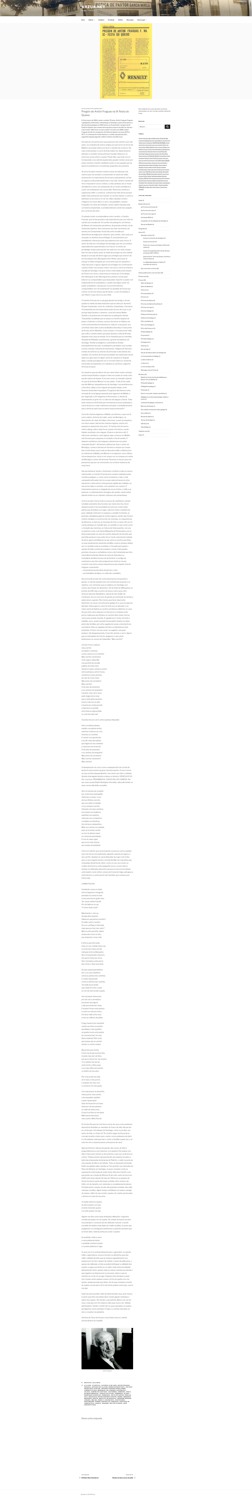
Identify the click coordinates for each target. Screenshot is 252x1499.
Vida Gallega (145, 427)
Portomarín (89, 1401)
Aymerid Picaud (90, 1390)
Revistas (88, 1382)
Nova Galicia (145, 413)
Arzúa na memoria (149, 241)
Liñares (87, 1400)
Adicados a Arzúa (146, 235)
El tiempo (144, 346)
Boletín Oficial (143, 204)
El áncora (144, 290)
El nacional (144, 335)
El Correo (144, 297)
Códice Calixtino (107, 1393)
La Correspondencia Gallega (150, 356)
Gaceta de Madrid (146, 224)
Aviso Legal (141, 20)
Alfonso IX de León (109, 1385)
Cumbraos (119, 1393)
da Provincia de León (147, 210)
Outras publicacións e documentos (149, 273)
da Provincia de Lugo (147, 214)
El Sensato (144, 390)
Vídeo (140, 435)
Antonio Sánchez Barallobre (113, 1388)
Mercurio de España (147, 406)
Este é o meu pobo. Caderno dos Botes (153, 393)
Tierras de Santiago (147, 420)
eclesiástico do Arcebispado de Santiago (153, 221)
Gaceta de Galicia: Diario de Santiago (152, 352)
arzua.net (93, 7)
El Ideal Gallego (145, 332)
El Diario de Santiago (147, 318)
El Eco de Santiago (147, 325)
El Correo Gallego (146, 311)
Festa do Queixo (117, 1395)
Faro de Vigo (145, 349)
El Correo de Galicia (147, 300)
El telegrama (145, 342)
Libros (140, 232)
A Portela (96, 1385)
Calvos (87, 1392)
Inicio (83, 20)
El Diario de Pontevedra (148, 314)
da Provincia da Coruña (148, 207)
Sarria (98, 1403)
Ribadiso (115, 1401)
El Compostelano (146, 293)
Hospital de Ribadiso (107, 1398)
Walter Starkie (116, 1403)
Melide (94, 1400)
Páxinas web (143, 276)
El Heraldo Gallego (146, 383)
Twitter (120, 20)
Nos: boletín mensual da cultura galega (153, 409)
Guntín (95, 1398)
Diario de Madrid (146, 286)
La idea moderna (146, 359)
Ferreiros (106, 1395)
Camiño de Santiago (99, 1392)
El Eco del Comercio (147, 328)
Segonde (105, 1403)
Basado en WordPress (88, 1494)
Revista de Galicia (146, 416)
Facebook (111, 20)
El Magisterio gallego (147, 386)
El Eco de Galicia (146, 321)
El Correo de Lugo (146, 307)
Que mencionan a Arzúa (148, 268)
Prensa (141, 280)
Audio (140, 200)
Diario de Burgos (146, 283)
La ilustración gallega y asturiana (151, 402)
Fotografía (142, 228)
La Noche (144, 363)
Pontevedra (120, 1400)
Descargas (130, 20)
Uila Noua (97, 1382)
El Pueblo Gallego (146, 339)
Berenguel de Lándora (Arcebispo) (112, 1390)
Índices (91, 20)
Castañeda (112, 1392)
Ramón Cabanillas (103, 1401)
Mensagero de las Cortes (149, 370)
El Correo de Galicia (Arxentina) (150, 304)
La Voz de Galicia (146, 366)
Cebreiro (121, 1392)
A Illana (87, 1385)
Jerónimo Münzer (124, 1398)
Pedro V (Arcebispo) (106, 1400)
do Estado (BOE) (146, 217)
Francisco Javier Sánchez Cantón (103, 1396)
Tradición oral (143, 431)
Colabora (101, 20)
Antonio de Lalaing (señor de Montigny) (108, 1387)
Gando (120, 1396)
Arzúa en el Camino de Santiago (153, 238)
